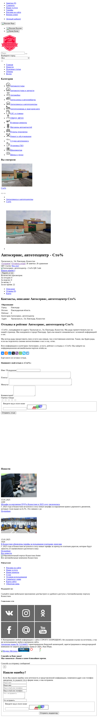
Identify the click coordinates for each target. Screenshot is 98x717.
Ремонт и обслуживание (20, 136)
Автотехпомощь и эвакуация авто (25, 109)
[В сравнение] (2, 193)
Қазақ (16, 31)
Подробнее (6, 511)
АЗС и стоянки (16, 113)
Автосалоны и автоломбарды (23, 100)
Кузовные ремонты (18, 123)
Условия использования (16, 577)
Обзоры (9, 71)
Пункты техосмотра (18, 132)
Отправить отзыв (8, 413)
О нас (8, 575)
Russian (18, 28)
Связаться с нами (13, 579)
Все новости (6, 553)
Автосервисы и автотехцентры (23, 104)
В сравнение (42, 263)
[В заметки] (5, 193)
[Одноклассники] (6, 353)
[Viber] (16, 353)
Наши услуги (12, 570)
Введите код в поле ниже (14, 403)
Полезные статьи (13, 69)
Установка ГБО (16, 145)
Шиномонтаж (16, 150)
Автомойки (15, 95)
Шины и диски (16, 155)
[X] (13, 353)
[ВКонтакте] (2, 353)
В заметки (31, 263)
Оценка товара (7, 398)
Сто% (3, 188)
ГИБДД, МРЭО (17, 118)
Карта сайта (11, 581)
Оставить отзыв (18, 263)
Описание (10, 289)
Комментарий (7, 395)
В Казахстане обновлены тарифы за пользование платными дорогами (31, 544)
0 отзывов (6, 263)
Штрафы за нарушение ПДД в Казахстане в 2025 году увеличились (30, 504)
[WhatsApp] (20, 353)
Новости (10, 67)
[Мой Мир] (9, 353)
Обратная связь (12, 584)
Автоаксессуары (17, 86)
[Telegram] (27, 353)
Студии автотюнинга (19, 141)
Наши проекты (12, 572)
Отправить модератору (49, 713)
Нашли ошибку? (8, 270)
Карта (8, 293)
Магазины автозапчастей (21, 127)
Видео (9, 74)
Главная (9, 65)
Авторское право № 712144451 (14, 644)
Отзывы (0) (11, 291)
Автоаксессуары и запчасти (22, 90)
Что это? (15, 266)
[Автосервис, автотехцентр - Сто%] (28, 249)
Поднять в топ (7, 273)
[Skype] (24, 353)
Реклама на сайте (13, 568)
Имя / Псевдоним (8, 370)
